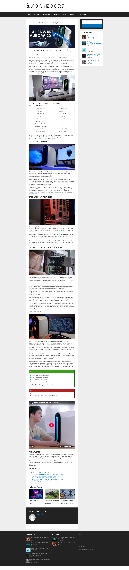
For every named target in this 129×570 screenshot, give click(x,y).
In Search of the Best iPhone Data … (94, 48)
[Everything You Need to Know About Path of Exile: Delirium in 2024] (67, 494)
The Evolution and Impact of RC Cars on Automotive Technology (52, 502)
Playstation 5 (34, 192)
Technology (46, 14)
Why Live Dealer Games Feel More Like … (93, 36)
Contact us (82, 543)
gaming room (64, 230)
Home (29, 14)
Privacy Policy (83, 537)
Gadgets (56, 14)
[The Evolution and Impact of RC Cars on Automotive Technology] (52, 494)
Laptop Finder (82, 14)
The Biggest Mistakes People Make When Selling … (94, 42)
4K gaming (33, 138)
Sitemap (82, 541)
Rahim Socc (33, 57)
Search (91, 26)
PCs (56, 57)
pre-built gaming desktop (46, 68)
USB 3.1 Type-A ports (63, 236)
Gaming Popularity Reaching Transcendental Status (36, 502)
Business (36, 14)
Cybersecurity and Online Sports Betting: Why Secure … (94, 55)
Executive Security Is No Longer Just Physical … (93, 61)
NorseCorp (28, 568)
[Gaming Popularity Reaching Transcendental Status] (36, 494)
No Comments (63, 57)
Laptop (64, 14)
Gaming (72, 14)
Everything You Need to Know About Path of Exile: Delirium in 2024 (66, 502)
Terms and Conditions (85, 539)
